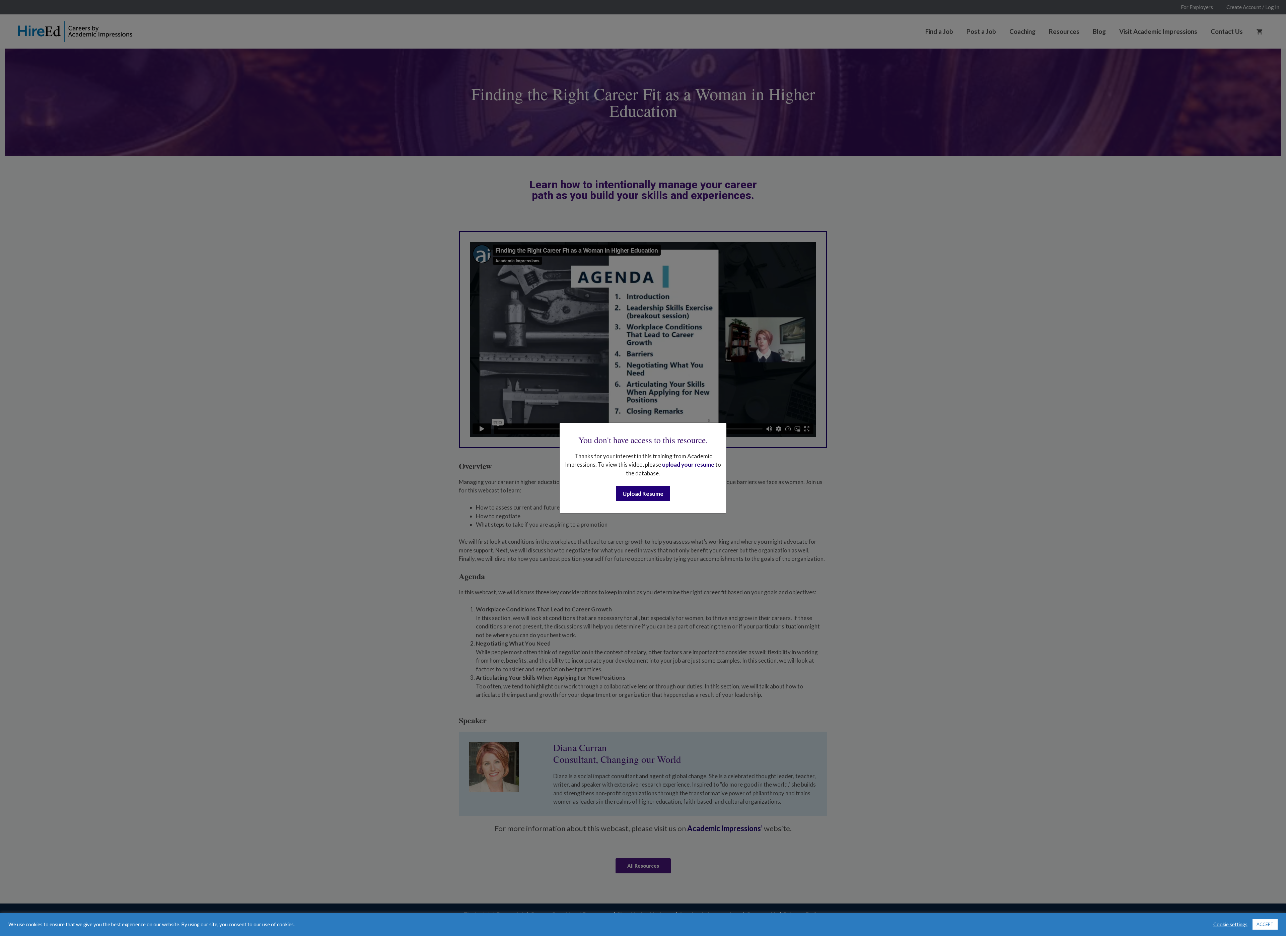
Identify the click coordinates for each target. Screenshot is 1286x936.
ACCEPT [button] (1265, 924)
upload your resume (688, 464)
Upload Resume (643, 493)
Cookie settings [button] (1230, 924)
